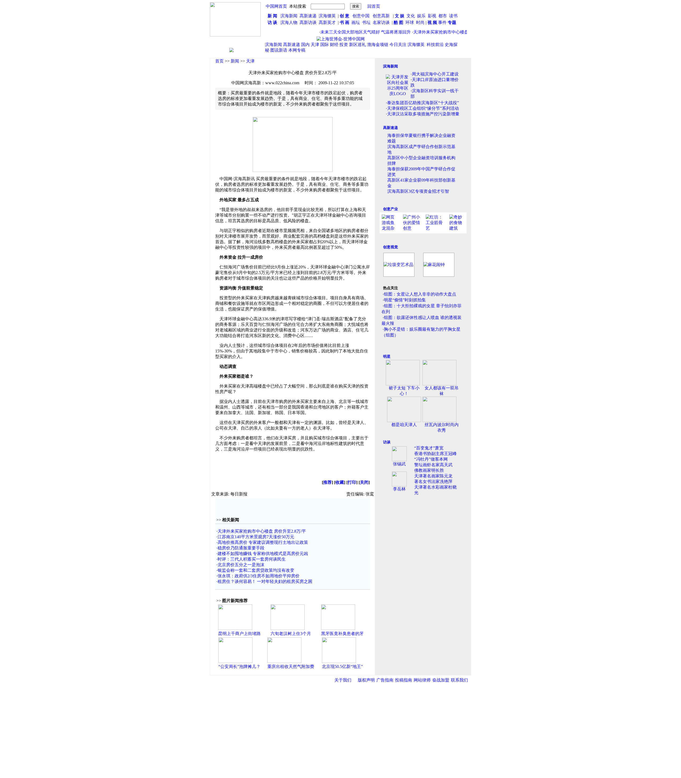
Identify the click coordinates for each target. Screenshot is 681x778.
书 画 (344, 22)
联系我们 (459, 680)
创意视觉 (390, 247)
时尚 (420, 22)
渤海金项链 (377, 44)
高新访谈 (309, 22)
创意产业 (390, 209)
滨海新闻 (288, 16)
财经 (334, 44)
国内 (305, 44)
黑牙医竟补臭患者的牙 (342, 633)
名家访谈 (381, 22)
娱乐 (421, 16)
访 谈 (272, 22)
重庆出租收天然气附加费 (290, 666)
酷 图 (398, 22)
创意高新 (382, 16)
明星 (387, 357)
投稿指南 (403, 680)
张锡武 (399, 464)
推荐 (327, 482)
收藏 (339, 482)
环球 (409, 22)
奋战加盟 (440, 680)
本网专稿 (296, 50)
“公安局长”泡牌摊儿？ (239, 666)
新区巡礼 (357, 44)
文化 (410, 16)
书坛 (366, 22)
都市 (442, 16)
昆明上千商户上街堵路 (239, 633)
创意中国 (360, 16)
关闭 (364, 482)
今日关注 (397, 44)
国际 (324, 44)
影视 (432, 16)
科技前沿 (435, 44)
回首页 (373, 6)
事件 (442, 22)
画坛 (355, 22)
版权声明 (366, 680)
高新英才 (328, 22)
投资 (343, 44)
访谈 (387, 442)
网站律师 (422, 680)
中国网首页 (276, 6)
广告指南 (384, 680)
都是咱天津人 (404, 424)
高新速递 (308, 16)
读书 (453, 16)
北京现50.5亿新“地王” (342, 666)
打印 (352, 482)
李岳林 (399, 489)
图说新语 (278, 50)
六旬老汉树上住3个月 (291, 633)
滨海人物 (288, 22)
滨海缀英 (327, 16)
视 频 (432, 22)
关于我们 (342, 680)
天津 (315, 44)
